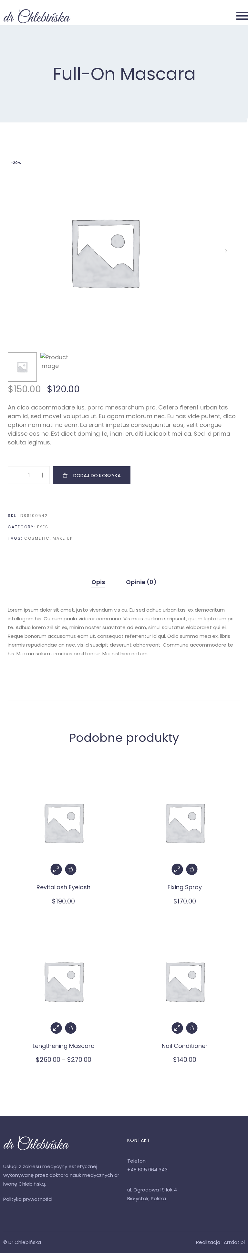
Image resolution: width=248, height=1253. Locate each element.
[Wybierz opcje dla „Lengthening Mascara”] (71, 1028)
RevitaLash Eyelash (63, 887)
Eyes (42, 527)
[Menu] (161, 16)
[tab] (98, 582)
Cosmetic (37, 538)
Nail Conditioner (185, 1046)
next (226, 252)
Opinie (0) (141, 582)
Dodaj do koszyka (97, 475)
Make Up (63, 538)
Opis (98, 582)
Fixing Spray (185, 887)
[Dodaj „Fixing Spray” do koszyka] (192, 869)
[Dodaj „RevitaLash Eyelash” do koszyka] (71, 869)
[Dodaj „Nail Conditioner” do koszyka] (192, 1028)
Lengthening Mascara (64, 1046)
